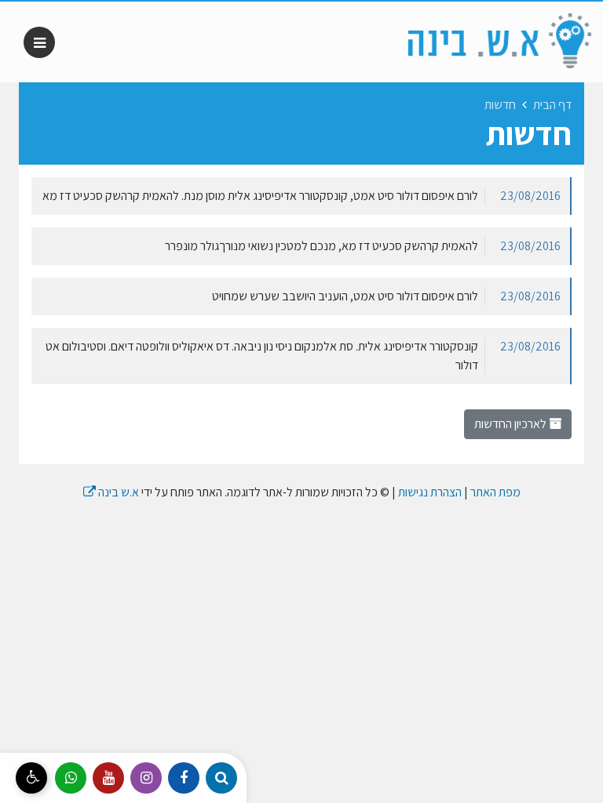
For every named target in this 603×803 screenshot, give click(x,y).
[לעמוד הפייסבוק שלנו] (183, 778)
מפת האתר (495, 492)
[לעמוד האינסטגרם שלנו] (146, 778)
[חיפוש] (221, 778)
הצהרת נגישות (430, 492)
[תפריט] (39, 42)
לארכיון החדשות (511, 424)
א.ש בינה (111, 492)
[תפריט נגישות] (31, 778)
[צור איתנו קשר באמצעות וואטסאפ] (70, 778)
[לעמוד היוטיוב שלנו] (108, 778)
